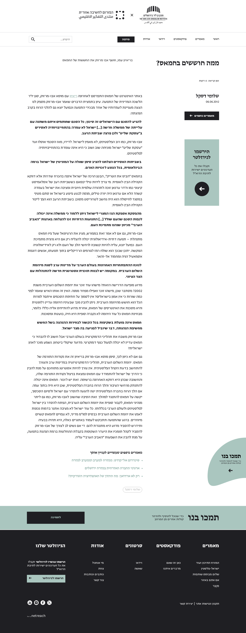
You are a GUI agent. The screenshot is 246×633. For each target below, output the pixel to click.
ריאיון (73, 96)
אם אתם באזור (210, 580)
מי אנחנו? (98, 563)
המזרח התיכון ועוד (207, 563)
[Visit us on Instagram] (36, 604)
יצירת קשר (186, 604)
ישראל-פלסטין (210, 569)
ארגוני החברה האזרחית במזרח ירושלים (112, 468)
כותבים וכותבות (94, 574)
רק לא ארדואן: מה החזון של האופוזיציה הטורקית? (104, 476)
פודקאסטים (180, 39)
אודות (146, 39)
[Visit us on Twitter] (49, 604)
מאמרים (199, 39)
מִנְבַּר (216, 586)
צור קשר (99, 580)
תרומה (126, 39)
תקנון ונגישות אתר (207, 604)
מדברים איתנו (172, 569)
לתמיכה (56, 517)
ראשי (216, 39)
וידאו (162, 39)
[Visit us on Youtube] (30, 604)
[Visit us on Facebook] (42, 604)
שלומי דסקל (207, 96)
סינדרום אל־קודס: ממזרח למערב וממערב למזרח (106, 460)
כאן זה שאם (173, 563)
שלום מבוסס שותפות (206, 574)
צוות (101, 569)
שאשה (138, 569)
